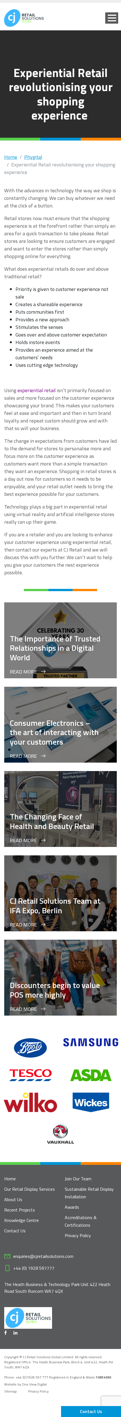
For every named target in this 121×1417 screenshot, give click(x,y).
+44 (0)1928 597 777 (32, 1377)
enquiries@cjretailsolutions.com (43, 1256)
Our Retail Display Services (29, 1189)
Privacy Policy (78, 1235)
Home (10, 157)
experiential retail (36, 390)
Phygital (33, 157)
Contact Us (91, 1411)
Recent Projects (19, 1209)
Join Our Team (78, 1178)
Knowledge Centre (21, 1220)
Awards (72, 1207)
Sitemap (10, 1391)
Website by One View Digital (25, 1384)
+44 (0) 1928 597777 (33, 1268)
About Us (13, 1199)
